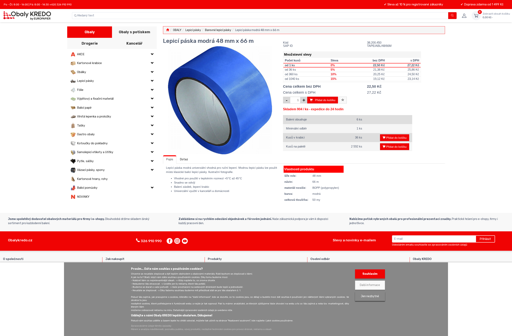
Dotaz (184, 159)
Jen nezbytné (370, 296)
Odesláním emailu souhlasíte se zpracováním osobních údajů (429, 244)
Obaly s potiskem (134, 32)
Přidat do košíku (324, 100)
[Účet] (464, 15)
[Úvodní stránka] (167, 30)
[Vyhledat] (452, 15)
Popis (169, 159)
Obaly (90, 32)
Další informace (370, 285)
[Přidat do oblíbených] (343, 100)
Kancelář (134, 43)
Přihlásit (485, 239)
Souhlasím (369, 274)
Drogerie (90, 43)
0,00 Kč (496, 15)
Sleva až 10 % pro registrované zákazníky (415, 4)
